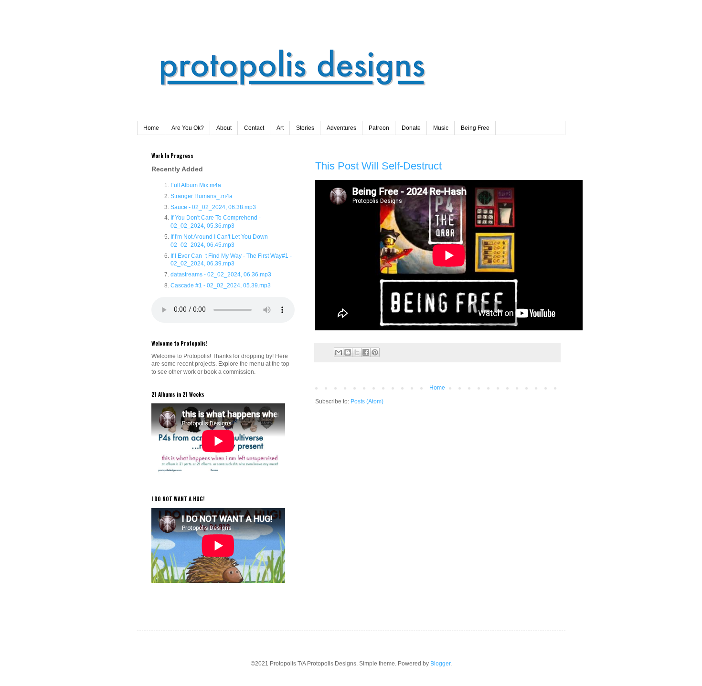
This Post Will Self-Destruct (378, 166)
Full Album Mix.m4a (195, 185)
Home (151, 128)
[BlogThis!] (347, 352)
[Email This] (338, 352)
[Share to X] (357, 352)
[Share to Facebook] (366, 352)
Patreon (379, 128)
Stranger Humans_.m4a (201, 196)
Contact (254, 128)
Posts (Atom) (367, 401)
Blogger (440, 663)
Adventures (341, 128)
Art (280, 128)
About (224, 128)
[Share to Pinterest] (375, 352)
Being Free (475, 128)
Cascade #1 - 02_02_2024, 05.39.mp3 (220, 285)
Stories (305, 128)
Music (440, 128)
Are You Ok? (187, 128)
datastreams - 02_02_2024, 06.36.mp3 (220, 274)
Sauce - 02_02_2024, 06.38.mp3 (213, 207)
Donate (411, 128)
